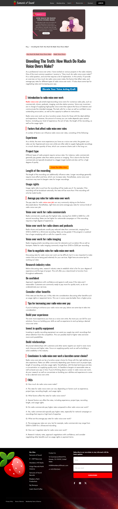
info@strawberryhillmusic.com (58, 465)
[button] (70, 3)
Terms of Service (19, 501)
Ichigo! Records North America (36, 467)
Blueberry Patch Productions (34, 480)
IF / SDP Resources (35, 459)
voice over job (48, 202)
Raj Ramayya (33, 485)
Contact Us (52, 453)
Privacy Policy (9, 501)
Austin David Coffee (35, 489)
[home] (24, 3)
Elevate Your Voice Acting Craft (59, 89)
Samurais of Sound (35, 455)
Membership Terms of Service (33, 501)
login (100, 3)
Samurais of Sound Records (35, 474)
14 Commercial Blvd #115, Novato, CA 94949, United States (57, 459)
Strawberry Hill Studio (36, 463)
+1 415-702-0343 (54, 469)
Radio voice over (32, 102)
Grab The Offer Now (59, 167)
